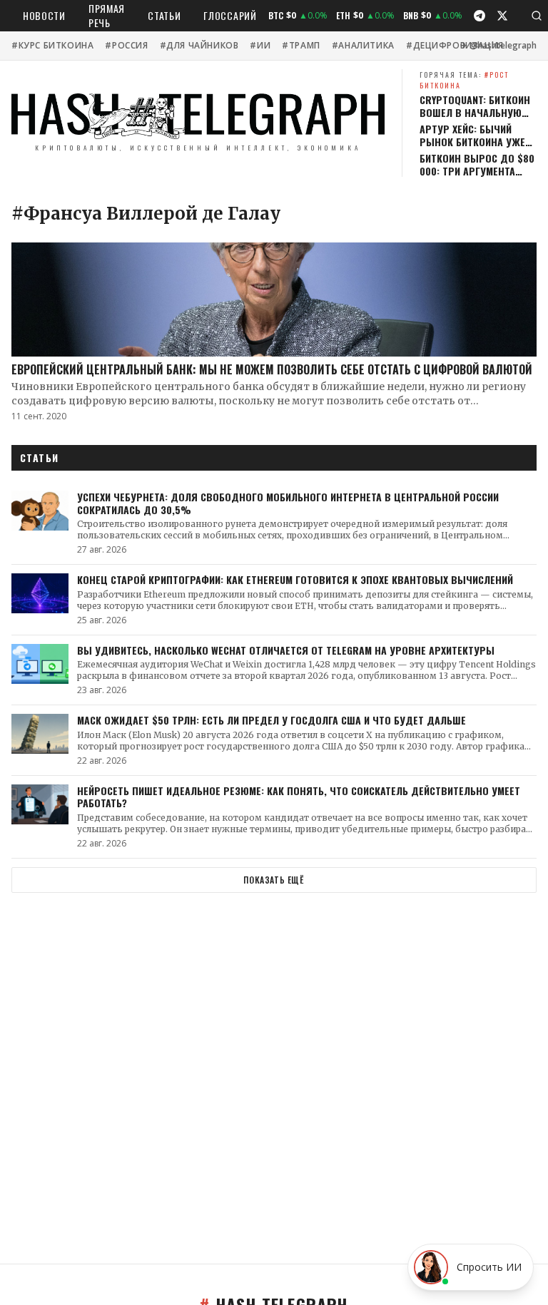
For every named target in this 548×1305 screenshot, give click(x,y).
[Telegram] (479, 15)
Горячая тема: (464, 80)
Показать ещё (273, 880)
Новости (44, 15)
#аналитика (363, 45)
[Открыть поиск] (536, 15)
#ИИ (260, 45)
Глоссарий (229, 15)
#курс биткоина (52, 45)
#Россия (126, 45)
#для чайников (199, 45)
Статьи (164, 15)
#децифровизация (455, 45)
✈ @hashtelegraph (498, 45)
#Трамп (301, 45)
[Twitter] (502, 15)
